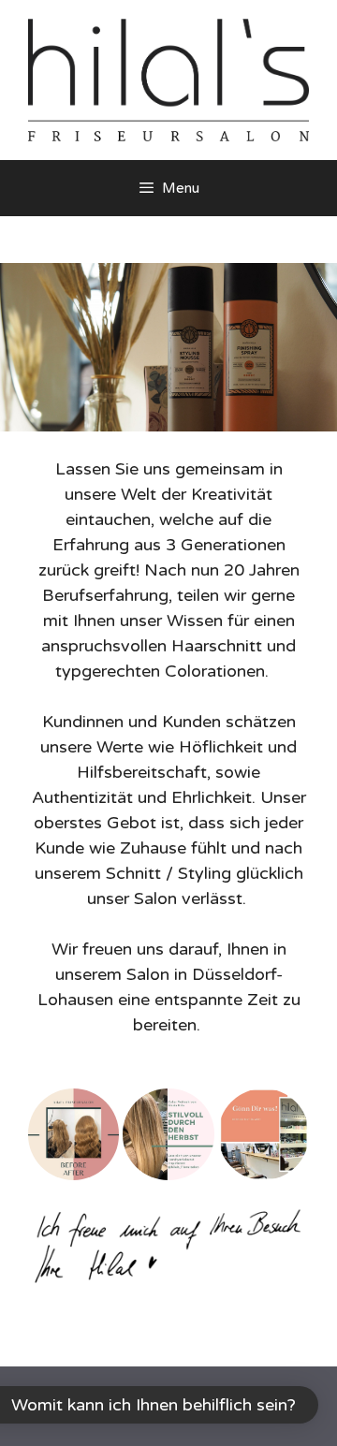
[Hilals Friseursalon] (168, 78)
